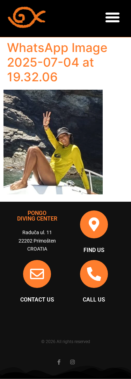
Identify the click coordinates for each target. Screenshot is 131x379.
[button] (112, 17)
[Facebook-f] (58, 362)
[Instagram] (72, 362)
